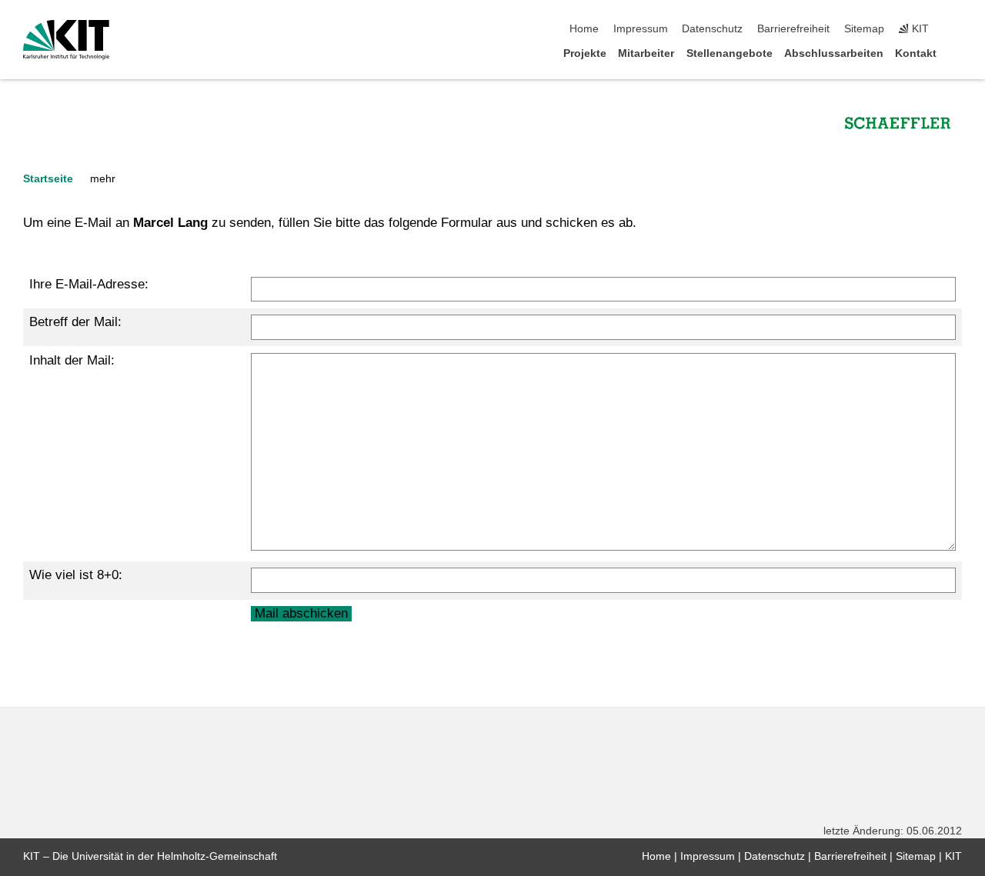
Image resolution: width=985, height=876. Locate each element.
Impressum (640, 29)
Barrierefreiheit (793, 29)
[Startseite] (957, 52)
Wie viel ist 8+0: (75, 575)
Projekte (584, 53)
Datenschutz (712, 29)
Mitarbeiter (646, 53)
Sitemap (864, 29)
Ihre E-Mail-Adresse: (89, 284)
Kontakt (916, 53)
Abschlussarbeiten (833, 53)
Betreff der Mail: (75, 322)
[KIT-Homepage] (66, 40)
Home (584, 29)
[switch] (957, 29)
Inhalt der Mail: (72, 360)
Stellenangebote (729, 53)
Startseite (48, 179)
